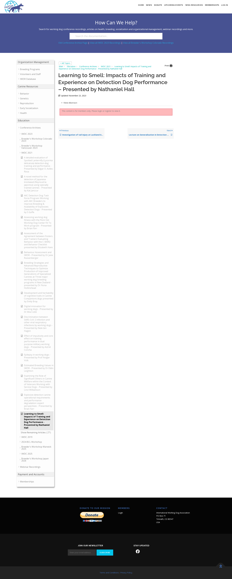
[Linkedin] (145, 551)
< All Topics (65, 63)
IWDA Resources (194, 5)
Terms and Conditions (109, 572)
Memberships (212, 5)
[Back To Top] (220, 566)
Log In (224, 5)
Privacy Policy (126, 572)
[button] (168, 65)
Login (120, 512)
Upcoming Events (173, 5)
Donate (158, 5)
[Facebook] (138, 551)
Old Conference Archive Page (73, 42)
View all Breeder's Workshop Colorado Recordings (148, 42)
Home (141, 5)
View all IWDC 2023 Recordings (105, 42)
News (149, 5)
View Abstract (70, 102)
